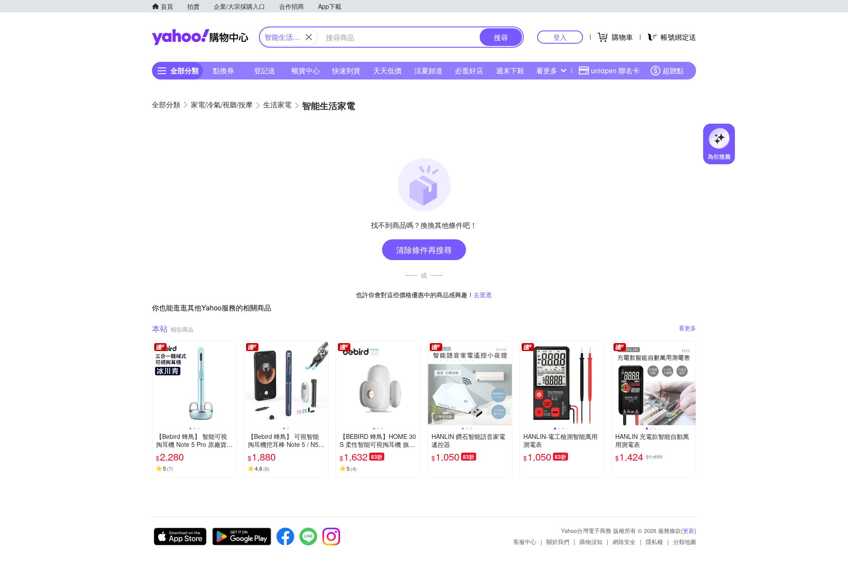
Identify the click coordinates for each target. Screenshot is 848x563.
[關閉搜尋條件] (308, 37)
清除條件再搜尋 (424, 249)
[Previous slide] (158, 383)
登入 (560, 37)
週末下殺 (510, 70)
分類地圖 (684, 541)
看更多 (546, 70)
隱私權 (654, 541)
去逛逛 (482, 294)
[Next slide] (230, 383)
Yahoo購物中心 (200, 37)
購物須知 (590, 541)
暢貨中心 (306, 70)
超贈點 (673, 70)
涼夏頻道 (428, 70)
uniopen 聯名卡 (615, 70)
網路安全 (624, 541)
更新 (688, 530)
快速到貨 (346, 70)
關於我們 (557, 541)
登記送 (264, 70)
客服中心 (524, 541)
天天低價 (387, 70)
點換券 (223, 70)
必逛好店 (469, 70)
